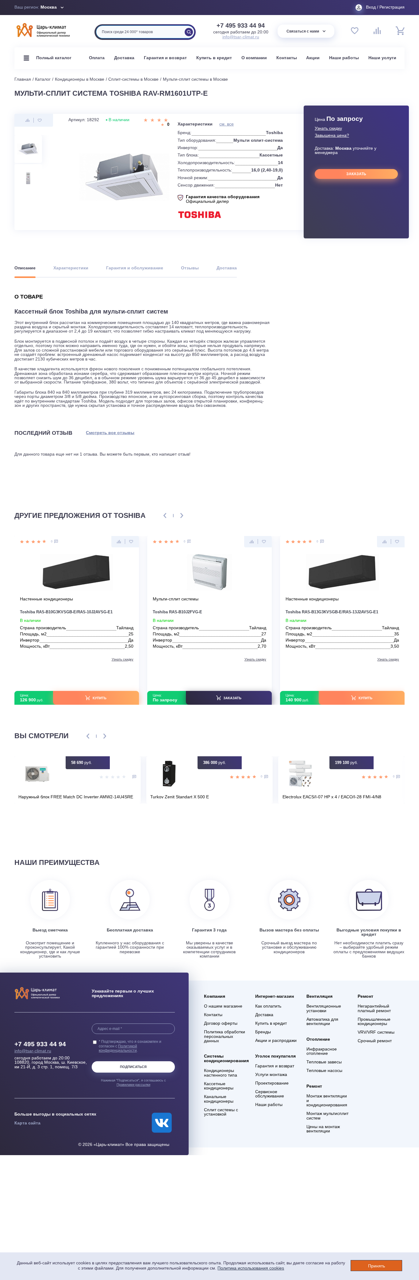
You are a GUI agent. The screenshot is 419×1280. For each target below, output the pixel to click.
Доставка (124, 58)
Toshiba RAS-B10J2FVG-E (177, 612)
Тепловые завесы (324, 1062)
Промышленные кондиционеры (374, 1021)
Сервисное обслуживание (269, 1094)
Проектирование (272, 1083)
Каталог (43, 79)
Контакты (286, 58)
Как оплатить (268, 1006)
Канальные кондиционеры (218, 1099)
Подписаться (133, 1067)
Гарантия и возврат (165, 58)
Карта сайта (27, 1123)
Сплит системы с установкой (221, 1112)
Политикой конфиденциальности (118, 1048)
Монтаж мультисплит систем (327, 1116)
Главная (22, 79)
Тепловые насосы (324, 1071)
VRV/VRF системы (376, 1032)
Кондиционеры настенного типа (220, 1073)
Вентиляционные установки (323, 1008)
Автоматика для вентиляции (322, 1021)
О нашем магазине (223, 1006)
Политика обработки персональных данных (224, 1036)
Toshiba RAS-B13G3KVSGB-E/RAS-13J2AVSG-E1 (332, 612)
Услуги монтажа (271, 1075)
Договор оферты (220, 1023)
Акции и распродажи (276, 1041)
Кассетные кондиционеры (218, 1086)
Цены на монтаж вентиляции (323, 1129)
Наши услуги (382, 58)
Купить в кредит (214, 58)
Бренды (263, 1032)
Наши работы (344, 58)
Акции (313, 58)
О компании (254, 58)
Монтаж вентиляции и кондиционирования (326, 1100)
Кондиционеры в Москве (79, 79)
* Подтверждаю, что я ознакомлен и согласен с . (130, 1045)
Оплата (97, 58)
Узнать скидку (328, 128)
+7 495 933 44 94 (241, 26)
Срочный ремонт (375, 1041)
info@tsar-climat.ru (240, 37)
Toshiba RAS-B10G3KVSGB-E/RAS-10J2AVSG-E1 (66, 612)
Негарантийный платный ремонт (374, 1008)
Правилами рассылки (133, 1084)
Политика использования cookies (250, 1268)
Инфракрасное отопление (321, 1051)
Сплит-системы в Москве (133, 79)
